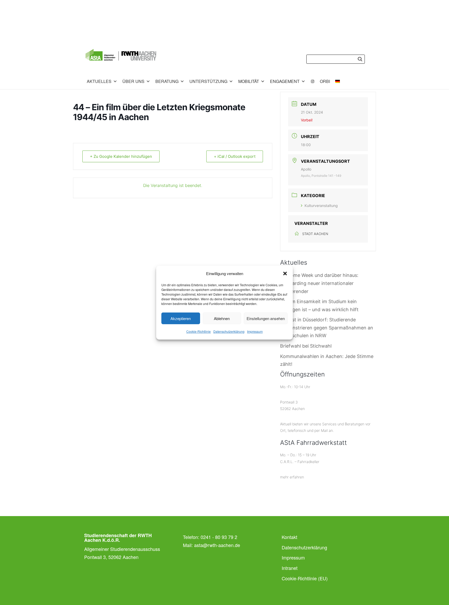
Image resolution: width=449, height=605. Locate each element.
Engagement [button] (285, 81)
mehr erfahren (292, 477)
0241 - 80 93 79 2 (219, 537)
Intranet (290, 567)
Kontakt (289, 537)
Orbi (325, 81)
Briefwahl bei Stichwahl (306, 346)
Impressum (255, 331)
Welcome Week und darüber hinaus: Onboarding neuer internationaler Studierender (319, 283)
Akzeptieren (180, 318)
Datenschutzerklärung (229, 331)
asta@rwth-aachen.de (217, 545)
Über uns (133, 81)
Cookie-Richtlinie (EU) (305, 578)
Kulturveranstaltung (321, 205)
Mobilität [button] (248, 81)
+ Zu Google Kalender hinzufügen (121, 156)
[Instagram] (312, 81)
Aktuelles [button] (99, 81)
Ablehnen (222, 318)
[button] (285, 273)
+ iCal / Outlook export (234, 156)
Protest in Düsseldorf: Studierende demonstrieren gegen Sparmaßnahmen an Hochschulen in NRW (326, 327)
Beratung (167, 81)
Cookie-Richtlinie (198, 331)
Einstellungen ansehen (266, 318)
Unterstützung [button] (208, 81)
